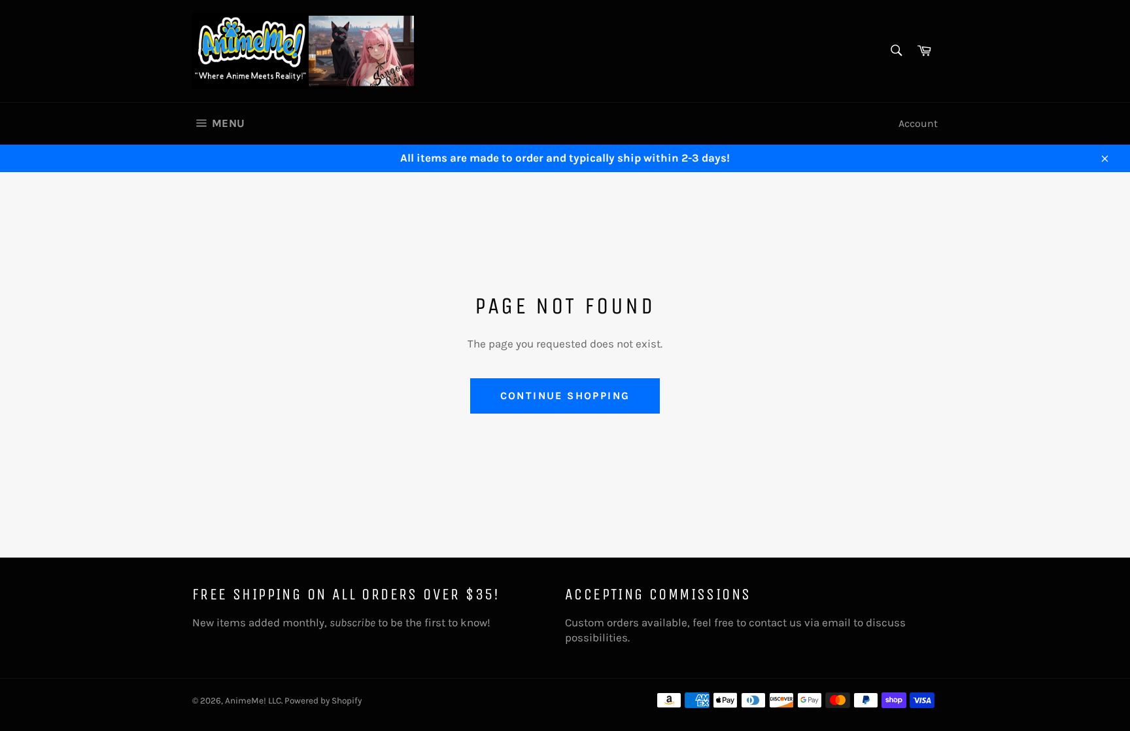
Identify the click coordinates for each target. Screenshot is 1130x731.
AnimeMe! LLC (253, 700)
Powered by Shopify (323, 700)
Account (918, 123)
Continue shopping (565, 395)
